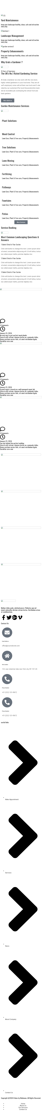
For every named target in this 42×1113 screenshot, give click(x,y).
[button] (21, 244)
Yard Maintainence (9, 20)
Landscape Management (12, 35)
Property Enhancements (12, 51)
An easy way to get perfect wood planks (13, 335)
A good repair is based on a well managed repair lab (17, 389)
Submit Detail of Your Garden (10, 244)
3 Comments (4, 325)
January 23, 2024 (6, 333)
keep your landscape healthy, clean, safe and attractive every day (20, 25)
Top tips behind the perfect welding (12, 443)
